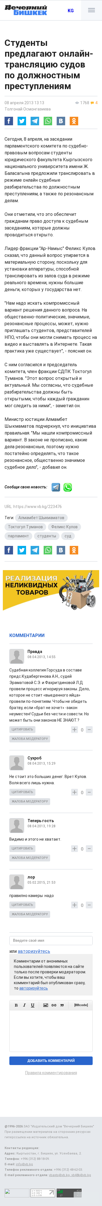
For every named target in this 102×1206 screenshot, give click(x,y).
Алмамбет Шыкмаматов (41, 517)
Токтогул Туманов (25, 527)
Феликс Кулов (64, 527)
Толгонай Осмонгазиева (28, 109)
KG (71, 10)
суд (68, 536)
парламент (18, 536)
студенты (46, 536)
